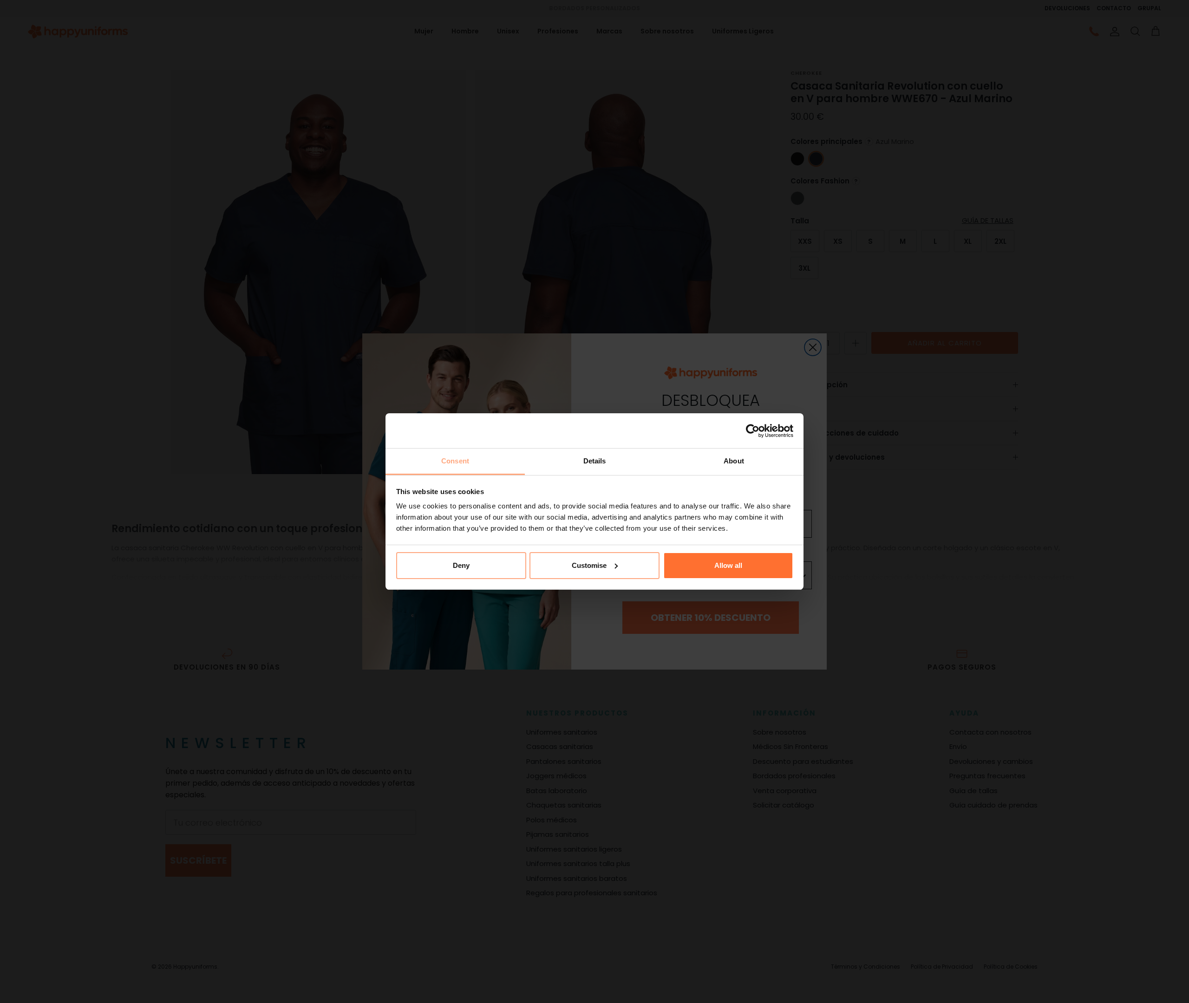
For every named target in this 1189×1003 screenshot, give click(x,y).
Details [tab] (594, 461)
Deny (461, 565)
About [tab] (734, 461)
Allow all (728, 565)
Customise (589, 565)
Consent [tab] (455, 461)
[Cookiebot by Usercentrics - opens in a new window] (752, 431)
